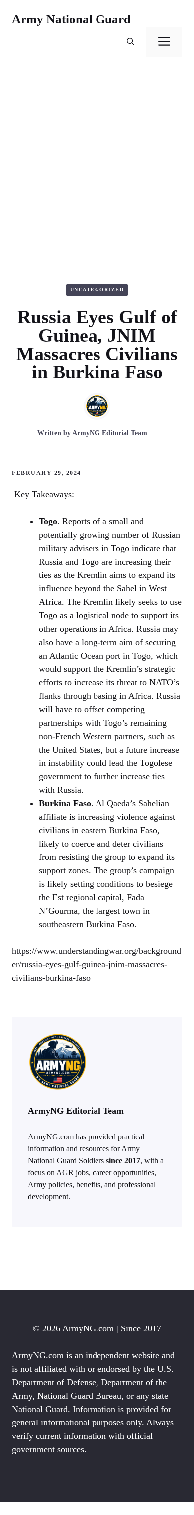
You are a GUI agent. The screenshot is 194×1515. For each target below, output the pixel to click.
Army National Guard (71, 19)
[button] (130, 42)
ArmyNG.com (88, 1328)
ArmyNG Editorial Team (109, 433)
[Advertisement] (97, 171)
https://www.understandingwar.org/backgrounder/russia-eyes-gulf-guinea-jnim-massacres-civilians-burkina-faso (96, 964)
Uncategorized (97, 289)
